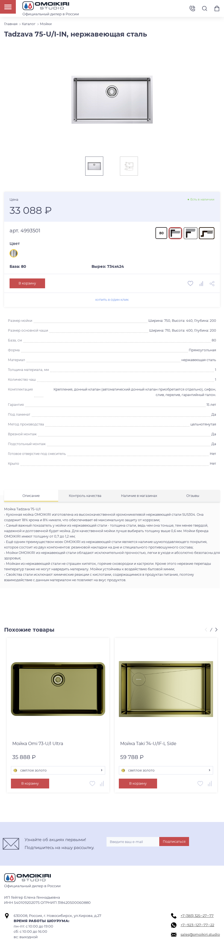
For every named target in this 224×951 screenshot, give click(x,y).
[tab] (31, 496)
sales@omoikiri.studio (200, 934)
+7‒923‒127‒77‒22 (197, 925)
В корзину (27, 283)
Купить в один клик (112, 300)
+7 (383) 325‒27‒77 (197, 915)
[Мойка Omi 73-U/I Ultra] (58, 689)
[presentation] (207, 630)
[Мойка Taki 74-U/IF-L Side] (166, 689)
